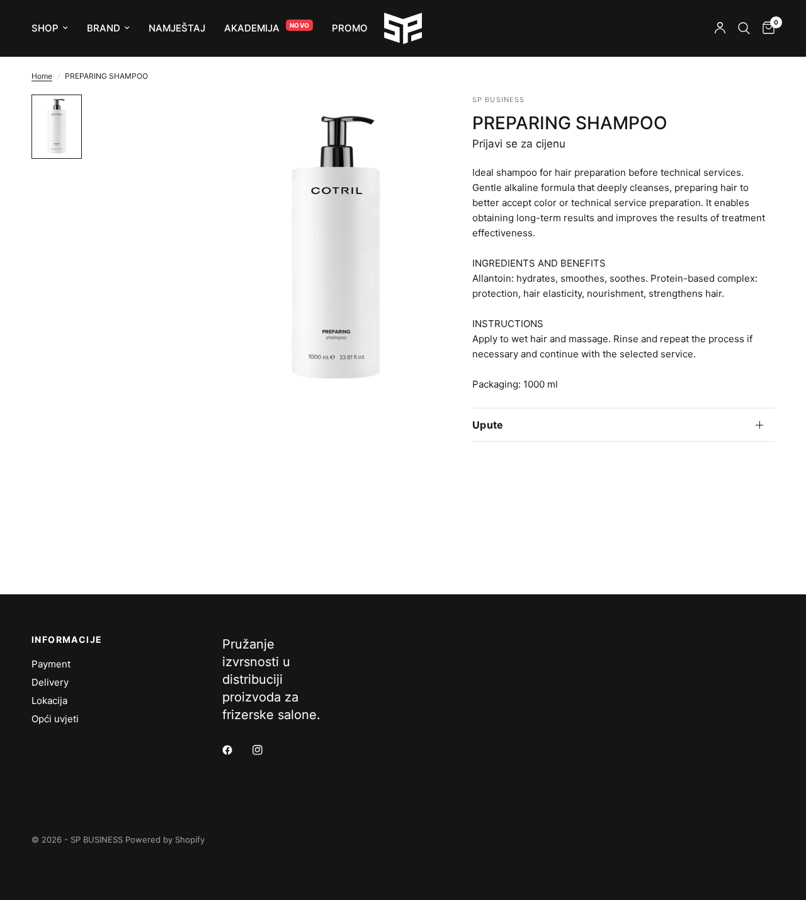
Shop (45, 28)
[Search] (744, 28)
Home (41, 76)
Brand (103, 28)
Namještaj (177, 28)
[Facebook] (236, 750)
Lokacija (49, 701)
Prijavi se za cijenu (518, 143)
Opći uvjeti (55, 719)
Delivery (50, 682)
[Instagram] (266, 750)
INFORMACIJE (66, 639)
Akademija (252, 28)
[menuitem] (54, 28)
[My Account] (720, 28)
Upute (488, 424)
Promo (350, 28)
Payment (51, 664)
